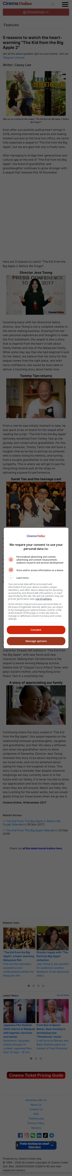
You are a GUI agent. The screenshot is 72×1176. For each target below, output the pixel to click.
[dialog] (36, 588)
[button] (36, 578)
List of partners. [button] (44, 598)
